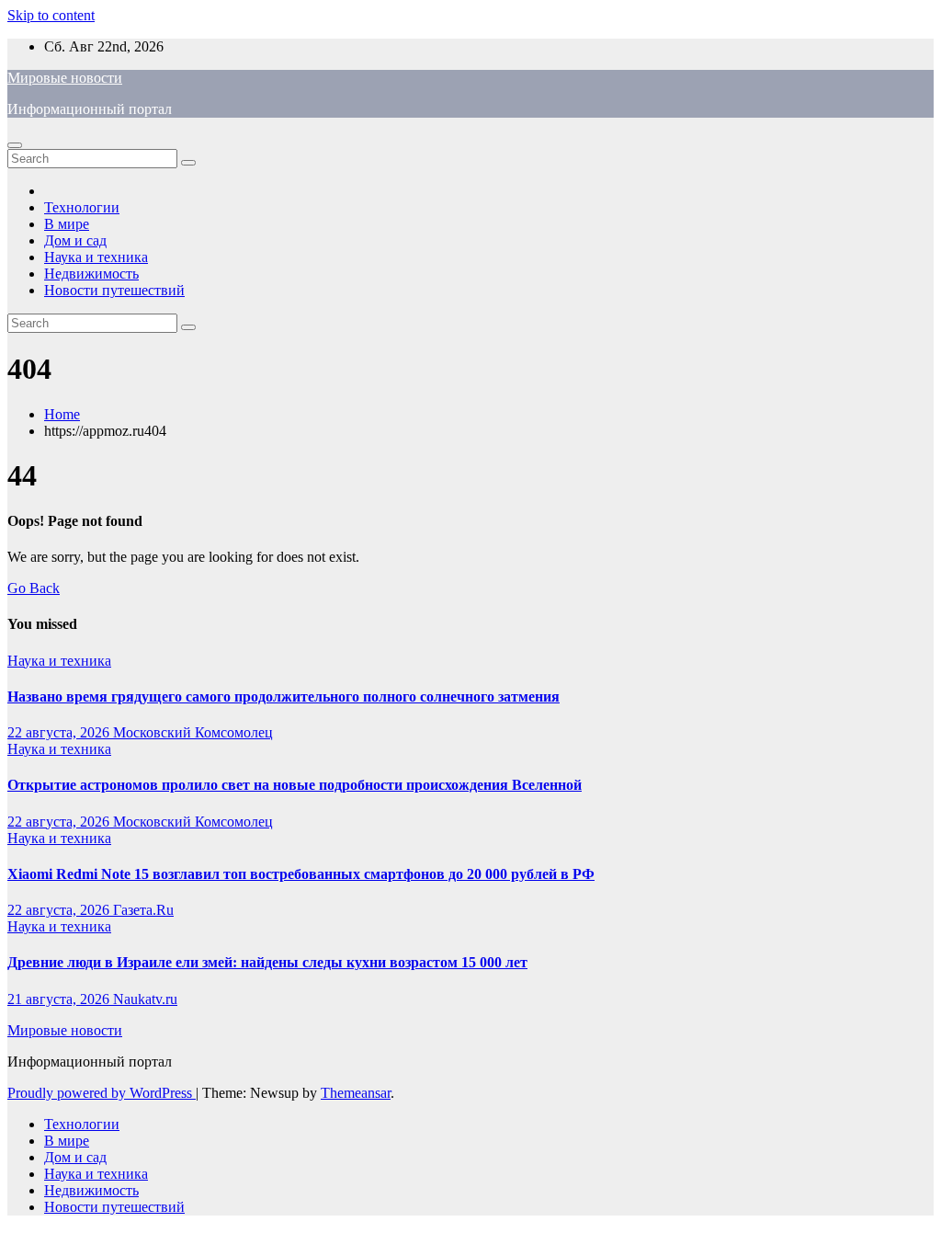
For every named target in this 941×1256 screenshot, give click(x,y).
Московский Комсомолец (193, 732)
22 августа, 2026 (60, 732)
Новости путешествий (114, 290)
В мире (66, 224)
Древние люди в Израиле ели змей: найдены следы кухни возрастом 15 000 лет (267, 962)
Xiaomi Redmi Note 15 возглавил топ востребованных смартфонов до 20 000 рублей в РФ (301, 874)
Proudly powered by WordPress (101, 1093)
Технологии (81, 207)
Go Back (33, 588)
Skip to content (51, 15)
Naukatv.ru (145, 999)
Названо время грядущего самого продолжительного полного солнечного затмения (283, 696)
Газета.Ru (143, 910)
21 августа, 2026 (60, 999)
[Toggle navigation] (14, 145)
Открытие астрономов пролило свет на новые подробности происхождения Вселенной (294, 785)
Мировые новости (64, 78)
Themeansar (356, 1093)
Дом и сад (75, 240)
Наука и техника (96, 257)
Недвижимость (91, 273)
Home (62, 414)
